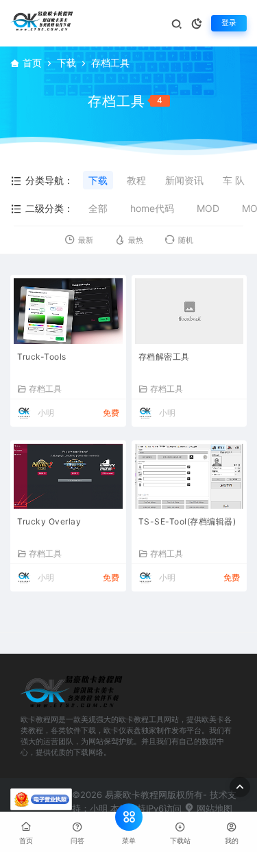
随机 (185, 240)
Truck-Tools (41, 356)
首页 (32, 62)
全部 (98, 208)
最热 (135, 240)
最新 (85, 240)
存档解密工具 (164, 356)
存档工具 (45, 388)
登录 (228, 22)
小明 (46, 413)
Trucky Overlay (49, 521)
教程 (136, 180)
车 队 (234, 180)
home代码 (152, 208)
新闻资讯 (184, 180)
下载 (66, 62)
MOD (208, 208)
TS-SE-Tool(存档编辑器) (187, 521)
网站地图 (213, 808)
